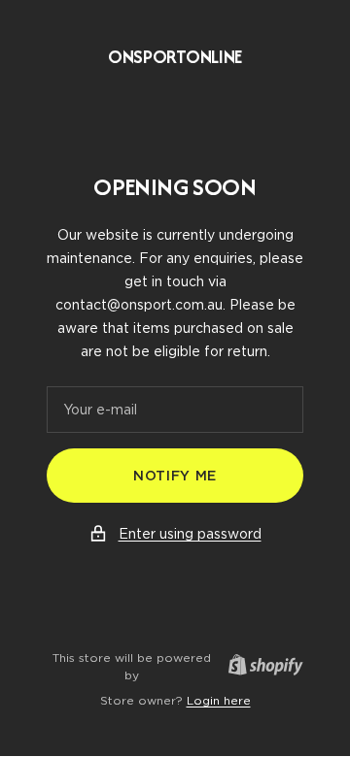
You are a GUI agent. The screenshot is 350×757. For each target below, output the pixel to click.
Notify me (175, 475)
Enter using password (190, 534)
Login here (219, 700)
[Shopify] (260, 667)
